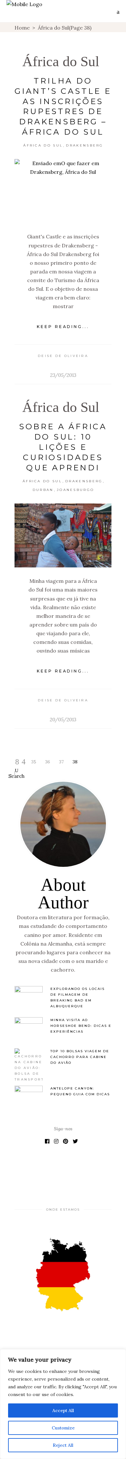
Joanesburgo (75, 490)
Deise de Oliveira (63, 356)
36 (47, 762)
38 (75, 762)
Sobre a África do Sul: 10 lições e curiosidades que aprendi (63, 447)
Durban (43, 490)
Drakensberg (84, 145)
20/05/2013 (63, 719)
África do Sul (60, 61)
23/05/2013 (63, 375)
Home (22, 27)
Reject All (63, 1445)
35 (33, 762)
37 (61, 762)
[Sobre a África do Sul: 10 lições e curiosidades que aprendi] (63, 535)
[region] (63, 1404)
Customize (63, 1428)
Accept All (63, 1410)
